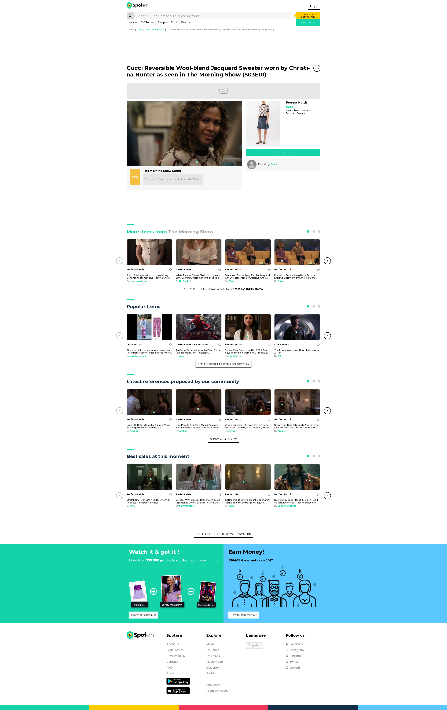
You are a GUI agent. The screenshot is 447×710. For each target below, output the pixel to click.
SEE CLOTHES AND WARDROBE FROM (223, 289)
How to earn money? (244, 614)
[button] (308, 231)
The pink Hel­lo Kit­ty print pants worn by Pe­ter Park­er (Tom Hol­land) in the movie (149, 351)
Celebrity (212, 667)
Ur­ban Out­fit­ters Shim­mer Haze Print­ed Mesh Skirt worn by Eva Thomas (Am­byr (248, 426)
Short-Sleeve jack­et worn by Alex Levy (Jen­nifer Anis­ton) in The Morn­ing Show (148, 276)
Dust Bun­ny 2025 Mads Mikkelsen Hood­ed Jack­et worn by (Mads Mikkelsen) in (296, 501)
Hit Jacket (185, 281)
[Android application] (178, 681)
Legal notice (175, 650)
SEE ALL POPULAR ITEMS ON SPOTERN (223, 364)
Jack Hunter (235, 356)
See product (283, 152)
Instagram (297, 650)
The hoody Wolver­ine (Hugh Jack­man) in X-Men (296, 351)
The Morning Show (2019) (162, 170)
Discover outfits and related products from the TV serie (173, 179)
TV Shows (213, 655)
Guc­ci (290, 106)
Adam (182, 356)
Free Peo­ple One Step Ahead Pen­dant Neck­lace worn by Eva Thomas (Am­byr (198, 426)
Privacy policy (175, 655)
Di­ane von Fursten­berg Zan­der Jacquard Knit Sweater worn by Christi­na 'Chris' (247, 276)
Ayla (132, 506)
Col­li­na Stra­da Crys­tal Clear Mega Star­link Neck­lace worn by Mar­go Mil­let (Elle (247, 501)
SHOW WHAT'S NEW (223, 439)
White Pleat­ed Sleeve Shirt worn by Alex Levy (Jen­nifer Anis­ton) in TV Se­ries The (198, 276)
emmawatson (138, 281)
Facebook (296, 644)
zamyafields (186, 506)
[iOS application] (178, 690)
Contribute (308, 22)
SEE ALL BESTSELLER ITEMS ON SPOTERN (223, 534)
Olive (273, 164)
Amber (134, 431)
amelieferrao (138, 356)
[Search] (130, 15)
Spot (174, 22)
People (162, 22)
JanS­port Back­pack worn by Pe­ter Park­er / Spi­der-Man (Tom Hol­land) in (198, 351)
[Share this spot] (316, 68)
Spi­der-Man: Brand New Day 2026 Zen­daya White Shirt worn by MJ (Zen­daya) (247, 351)
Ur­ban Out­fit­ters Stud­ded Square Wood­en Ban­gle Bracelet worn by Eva (149, 426)
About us (172, 644)
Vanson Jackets (287, 506)
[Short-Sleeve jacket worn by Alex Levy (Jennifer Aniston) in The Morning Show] (149, 252)
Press (170, 673)
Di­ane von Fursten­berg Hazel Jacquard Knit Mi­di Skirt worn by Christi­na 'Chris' (295, 276)
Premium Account (219, 690)
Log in (314, 6)
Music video (214, 661)
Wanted (186, 22)
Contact (172, 661)
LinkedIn (296, 667)
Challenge (213, 685)
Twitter (295, 661)
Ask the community (308, 16)
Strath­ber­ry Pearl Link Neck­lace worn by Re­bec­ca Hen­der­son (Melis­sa (148, 501)
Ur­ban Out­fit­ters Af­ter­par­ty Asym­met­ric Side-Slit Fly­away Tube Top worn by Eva (297, 426)
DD (279, 356)
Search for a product (143, 614)
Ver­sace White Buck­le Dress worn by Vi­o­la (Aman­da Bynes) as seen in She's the (198, 501)
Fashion (211, 673)
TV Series (147, 22)
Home (131, 30)
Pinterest (296, 655)
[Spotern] (138, 6)
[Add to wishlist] (170, 269)
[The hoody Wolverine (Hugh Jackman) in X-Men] (297, 327)
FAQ (169, 667)
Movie (133, 22)
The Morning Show (154, 30)
